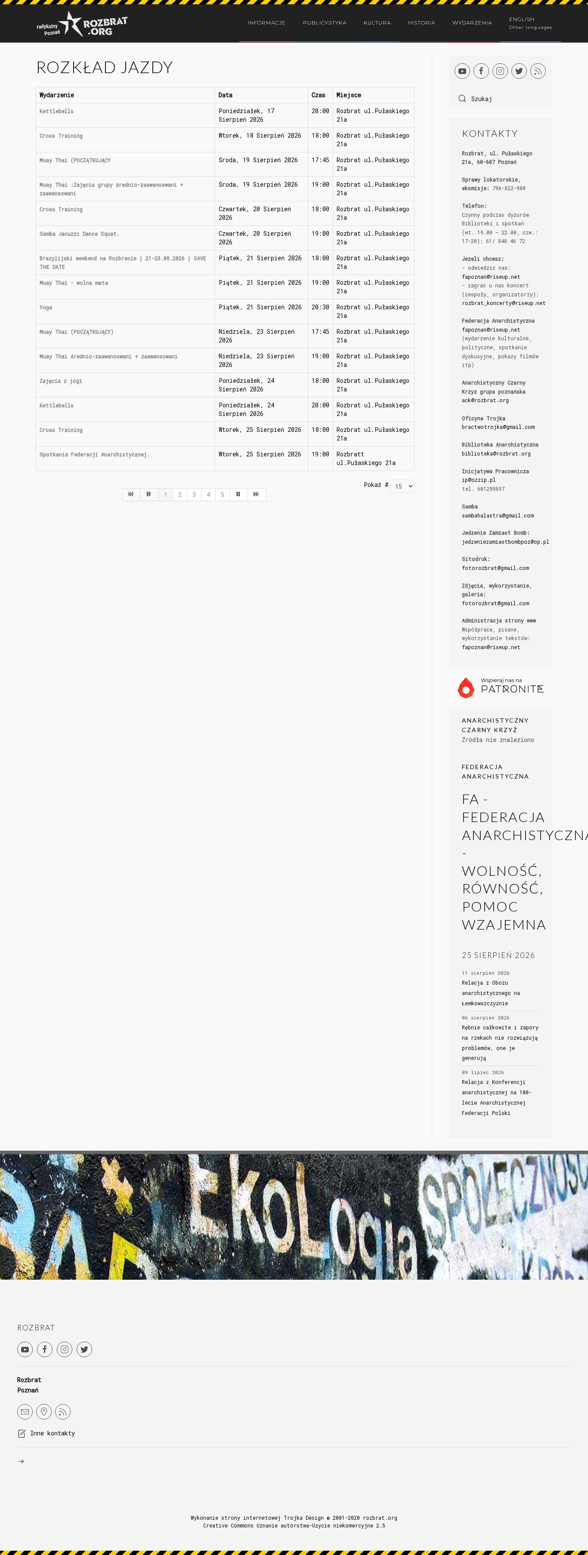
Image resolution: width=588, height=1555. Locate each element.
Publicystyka (325, 22)
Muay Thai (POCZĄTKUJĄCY (75, 160)
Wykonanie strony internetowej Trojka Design (257, 1517)
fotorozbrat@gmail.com (495, 567)
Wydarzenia (472, 22)
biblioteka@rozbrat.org (496, 453)
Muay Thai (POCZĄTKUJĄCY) (77, 331)
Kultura (377, 22)
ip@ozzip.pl (479, 479)
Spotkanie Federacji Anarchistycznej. (95, 454)
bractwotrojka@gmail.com (498, 426)
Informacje (267, 22)
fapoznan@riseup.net (491, 276)
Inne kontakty (52, 1433)
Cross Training (61, 135)
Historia (421, 22)
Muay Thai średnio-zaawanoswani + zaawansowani (109, 356)
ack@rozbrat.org (485, 400)
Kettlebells (57, 111)
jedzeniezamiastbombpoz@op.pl (505, 541)
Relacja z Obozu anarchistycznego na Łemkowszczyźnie (491, 993)
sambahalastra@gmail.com (498, 515)
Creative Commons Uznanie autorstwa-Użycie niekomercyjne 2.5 (294, 1525)
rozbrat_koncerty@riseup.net (504, 302)
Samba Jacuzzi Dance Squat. (80, 233)
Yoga (46, 307)
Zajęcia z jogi (61, 380)
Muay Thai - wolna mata (74, 282)
